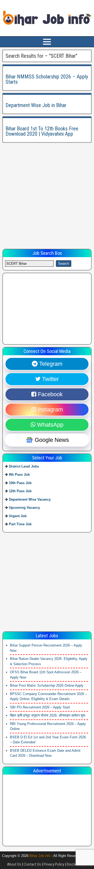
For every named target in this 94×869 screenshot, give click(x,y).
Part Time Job (20, 524)
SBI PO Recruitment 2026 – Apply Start (40, 707)
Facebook (49, 394)
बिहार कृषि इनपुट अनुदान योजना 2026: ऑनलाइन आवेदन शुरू (47, 715)
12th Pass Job (20, 491)
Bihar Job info (40, 856)
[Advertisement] (47, 192)
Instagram (49, 409)
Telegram (50, 364)
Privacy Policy (54, 864)
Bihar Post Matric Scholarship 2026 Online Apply (47, 685)
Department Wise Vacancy (30, 499)
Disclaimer (75, 864)
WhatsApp (49, 424)
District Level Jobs (24, 466)
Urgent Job (18, 516)
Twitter (49, 379)
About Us (14, 864)
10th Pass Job (20, 483)
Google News (51, 440)
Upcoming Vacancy (24, 508)
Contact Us (32, 864)
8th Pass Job (19, 474)
